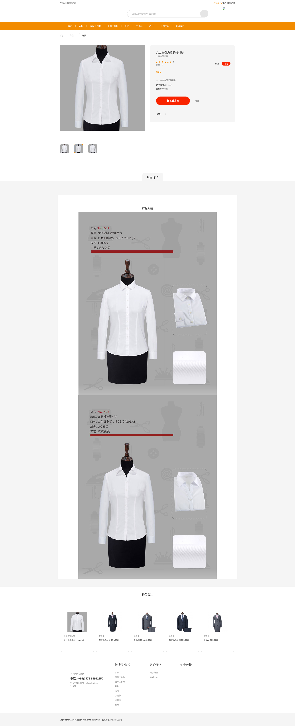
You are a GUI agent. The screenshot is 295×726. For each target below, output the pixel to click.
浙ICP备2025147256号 (112, 719)
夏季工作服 (113, 26)
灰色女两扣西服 (211, 640)
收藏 (197, 101)
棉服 (151, 26)
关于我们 (154, 672)
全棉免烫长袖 (69, 636)
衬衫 (127, 26)
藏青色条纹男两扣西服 (179, 640)
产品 (72, 35)
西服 (81, 26)
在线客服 (174, 100)
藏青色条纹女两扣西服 (109, 640)
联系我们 (180, 26)
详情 (84, 35)
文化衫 (139, 26)
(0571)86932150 (228, 3)
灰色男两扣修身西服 (143, 640)
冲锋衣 (118, 700)
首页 (70, 26)
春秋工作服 (95, 26)
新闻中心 (164, 26)
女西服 (101, 636)
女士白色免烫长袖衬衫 (74, 640)
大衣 (117, 690)
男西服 (136, 636)
